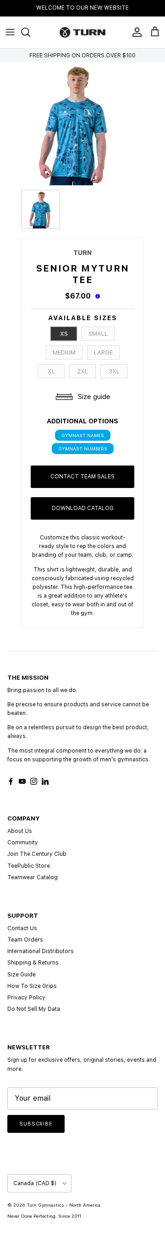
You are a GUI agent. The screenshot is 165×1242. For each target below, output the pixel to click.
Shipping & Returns (33, 962)
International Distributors (40, 951)
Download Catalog (83, 508)
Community (22, 842)
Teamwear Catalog (32, 877)
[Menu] (10, 32)
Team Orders (25, 940)
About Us (19, 831)
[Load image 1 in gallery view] (75, 123)
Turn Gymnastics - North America (63, 1205)
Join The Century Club (36, 854)
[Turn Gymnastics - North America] (82, 32)
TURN (82, 252)
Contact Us (22, 928)
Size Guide (21, 974)
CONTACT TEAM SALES (82, 476)
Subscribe (36, 1124)
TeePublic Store (28, 866)
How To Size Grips (32, 986)
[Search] (30, 32)
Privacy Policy (26, 997)
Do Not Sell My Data (33, 1009)
